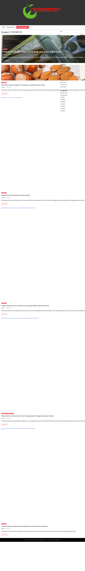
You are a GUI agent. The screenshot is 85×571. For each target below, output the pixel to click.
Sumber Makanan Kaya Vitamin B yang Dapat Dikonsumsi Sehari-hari (25, 305)
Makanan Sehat (5, 413)
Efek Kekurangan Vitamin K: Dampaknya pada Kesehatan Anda (23, 85)
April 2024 (62, 80)
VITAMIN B (5, 49)
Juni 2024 (62, 75)
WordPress (58, 539)
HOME (3, 27)
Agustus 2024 (63, 71)
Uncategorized (63, 95)
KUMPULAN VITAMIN (22, 27)
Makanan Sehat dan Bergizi (66, 53)
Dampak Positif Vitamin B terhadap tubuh (15, 195)
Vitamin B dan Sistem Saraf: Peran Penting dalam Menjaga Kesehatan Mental (27, 416)
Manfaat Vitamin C (64, 55)
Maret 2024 (63, 82)
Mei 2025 (62, 66)
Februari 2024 (63, 84)
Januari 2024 (63, 87)
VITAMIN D (62, 106)
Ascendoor (48, 539)
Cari (61, 31)
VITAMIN (62, 97)
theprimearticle (35, 539)
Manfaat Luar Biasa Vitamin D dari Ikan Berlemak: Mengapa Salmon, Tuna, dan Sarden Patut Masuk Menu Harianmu (71, 42)
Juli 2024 (62, 73)
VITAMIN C (62, 104)
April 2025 (62, 69)
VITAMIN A (62, 99)
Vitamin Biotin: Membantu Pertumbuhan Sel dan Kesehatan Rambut (24, 526)
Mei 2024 (62, 78)
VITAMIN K (62, 110)
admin (5, 54)
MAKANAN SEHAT (11, 27)
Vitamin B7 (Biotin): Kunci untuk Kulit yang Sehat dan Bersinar (32, 52)
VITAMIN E (62, 108)
